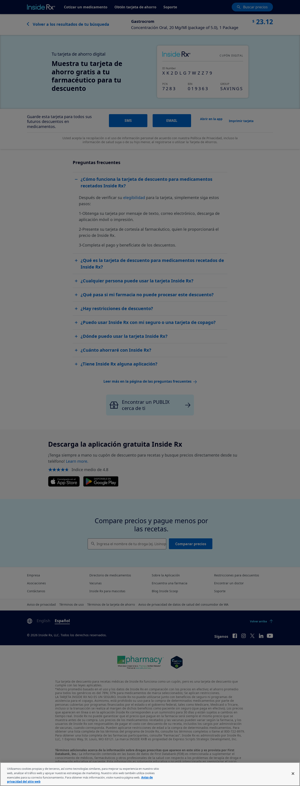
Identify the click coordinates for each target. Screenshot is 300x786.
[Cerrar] (293, 773)
